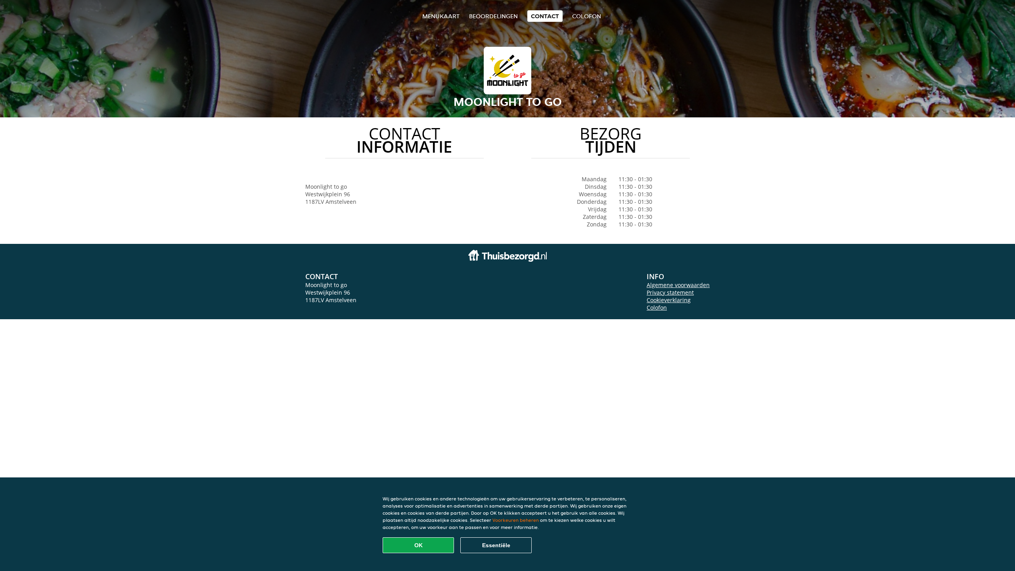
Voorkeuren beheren (515, 520)
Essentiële (496, 545)
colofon (586, 16)
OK (418, 545)
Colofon (657, 307)
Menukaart (441, 16)
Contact (545, 16)
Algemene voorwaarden (678, 285)
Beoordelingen (493, 16)
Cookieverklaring (669, 300)
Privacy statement (670, 292)
